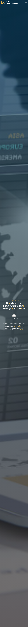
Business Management (14, 300)
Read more (22, 329)
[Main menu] (26, 2)
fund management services (19, 326)
